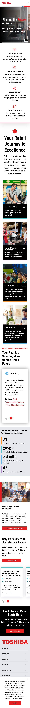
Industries (5, 648)
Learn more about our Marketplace (14, 528)
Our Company (6, 676)
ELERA (19, 402)
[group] (12, 582)
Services (5, 665)
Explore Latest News (11, 560)
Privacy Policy (18, 698)
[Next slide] (8, 601)
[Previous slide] (3, 601)
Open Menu (27, 2)
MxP (14, 402)
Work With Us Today (15, 631)
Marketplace (6, 670)
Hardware (5, 659)
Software (5, 654)
